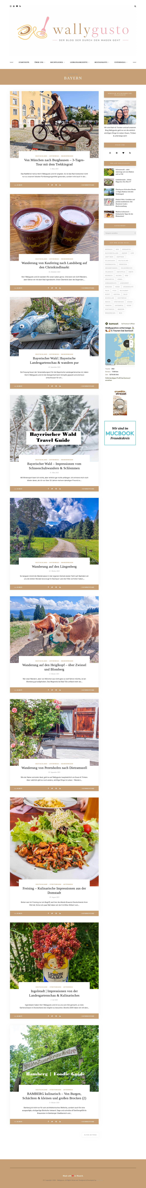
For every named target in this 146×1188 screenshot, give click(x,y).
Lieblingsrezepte (79, 62)
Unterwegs (120, 62)
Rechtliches (56, 62)
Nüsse (117, 287)
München (108, 287)
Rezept (107, 294)
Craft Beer (109, 257)
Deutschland (41, 156)
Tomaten (108, 305)
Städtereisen (55, 884)
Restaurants (101, 62)
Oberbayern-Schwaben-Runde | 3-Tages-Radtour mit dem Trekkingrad (126, 192)
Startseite (24, 62)
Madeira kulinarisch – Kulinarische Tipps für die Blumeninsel (124, 214)
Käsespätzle (109, 279)
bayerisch (108, 249)
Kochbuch (109, 275)
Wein (120, 313)
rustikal (117, 294)
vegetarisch (109, 309)
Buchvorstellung (111, 253)
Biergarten (126, 249)
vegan (129, 305)
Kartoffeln (121, 272)
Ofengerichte (128, 287)
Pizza (114, 290)
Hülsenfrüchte (126, 268)
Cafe (132, 253)
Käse (126, 275)
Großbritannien (111, 268)
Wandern (121, 309)
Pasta (107, 290)
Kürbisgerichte (111, 283)
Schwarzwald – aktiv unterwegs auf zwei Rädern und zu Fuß (125, 172)
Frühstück (123, 264)
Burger (124, 253)
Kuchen (119, 275)
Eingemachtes (110, 264)
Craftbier (120, 257)
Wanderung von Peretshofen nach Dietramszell (54, 768)
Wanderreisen (67, 156)
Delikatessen (110, 260)
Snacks (107, 302)
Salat (125, 294)
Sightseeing (122, 298)
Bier (117, 249)
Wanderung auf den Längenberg (54, 566)
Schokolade (109, 298)
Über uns (39, 62)
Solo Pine (100, 1180)
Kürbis (120, 279)
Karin (19, 185)
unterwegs (119, 305)
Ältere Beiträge (90, 1134)
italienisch (109, 272)
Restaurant (124, 290)
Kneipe (131, 272)
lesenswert (124, 283)
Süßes (129, 302)
